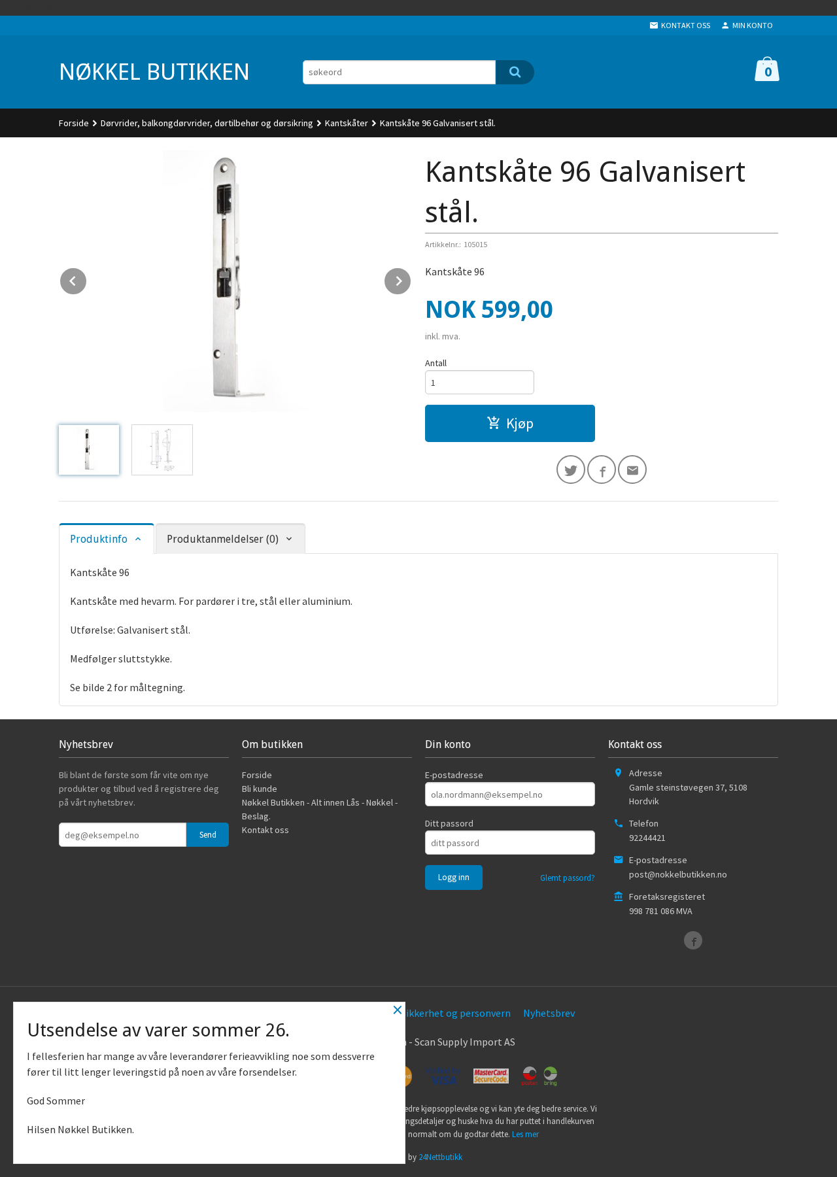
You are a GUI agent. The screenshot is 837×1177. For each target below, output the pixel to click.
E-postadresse (454, 775)
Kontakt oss (265, 830)
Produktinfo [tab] (99, 539)
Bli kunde (259, 788)
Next (411, 278)
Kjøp (520, 423)
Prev (87, 278)
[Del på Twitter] (570, 469)
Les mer (525, 1134)
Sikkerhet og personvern (456, 1012)
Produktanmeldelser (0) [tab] (223, 539)
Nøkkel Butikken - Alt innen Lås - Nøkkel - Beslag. (320, 809)
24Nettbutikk (440, 1157)
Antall (436, 363)
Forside (74, 123)
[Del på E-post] (632, 469)
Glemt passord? (567, 877)
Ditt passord (449, 823)
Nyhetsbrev (549, 1012)
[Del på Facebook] (601, 469)
